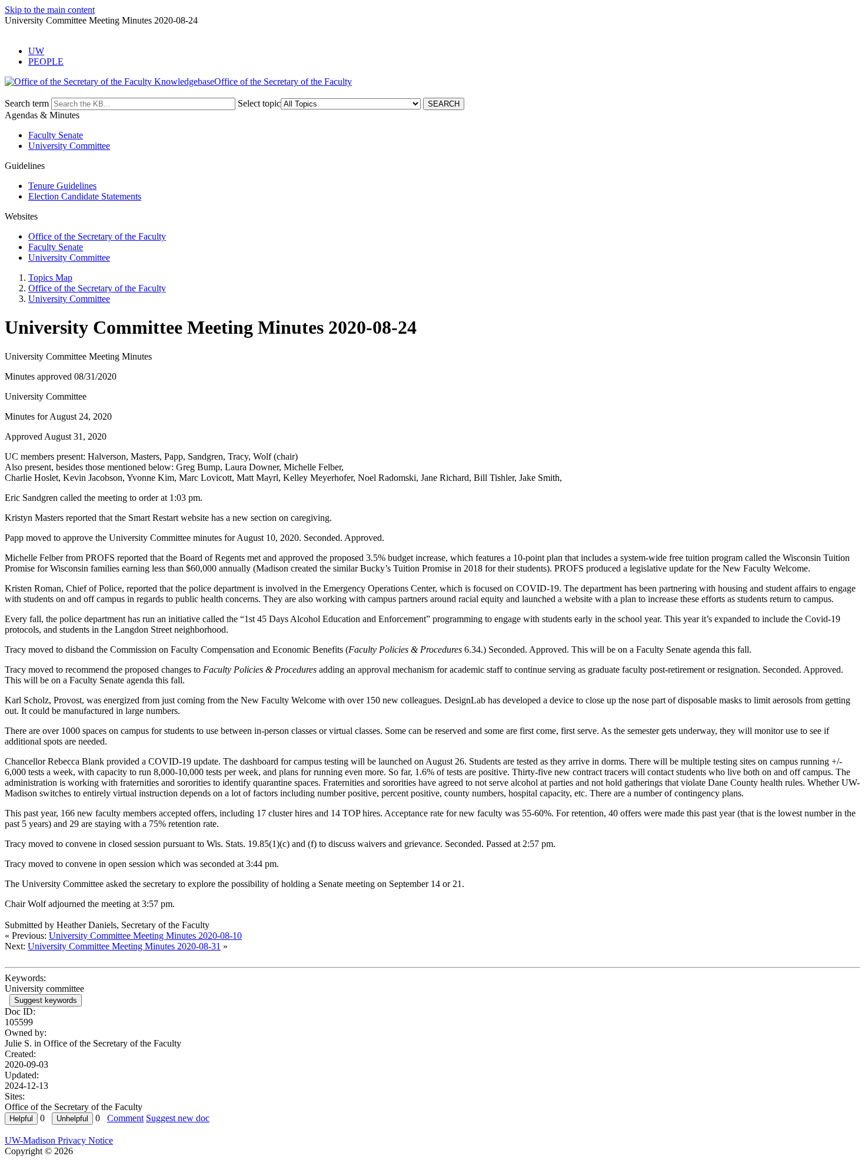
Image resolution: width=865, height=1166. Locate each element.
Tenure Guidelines (62, 186)
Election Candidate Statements (84, 196)
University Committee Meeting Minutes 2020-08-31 (124, 946)
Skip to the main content (50, 10)
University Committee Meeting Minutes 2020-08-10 (145, 936)
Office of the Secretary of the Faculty (97, 236)
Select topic (259, 103)
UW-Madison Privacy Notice (59, 1140)
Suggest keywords (45, 1000)
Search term (27, 103)
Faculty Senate (55, 135)
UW (36, 51)
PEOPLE (46, 62)
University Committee (69, 146)
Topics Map (50, 278)
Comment (125, 1118)
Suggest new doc (177, 1118)
